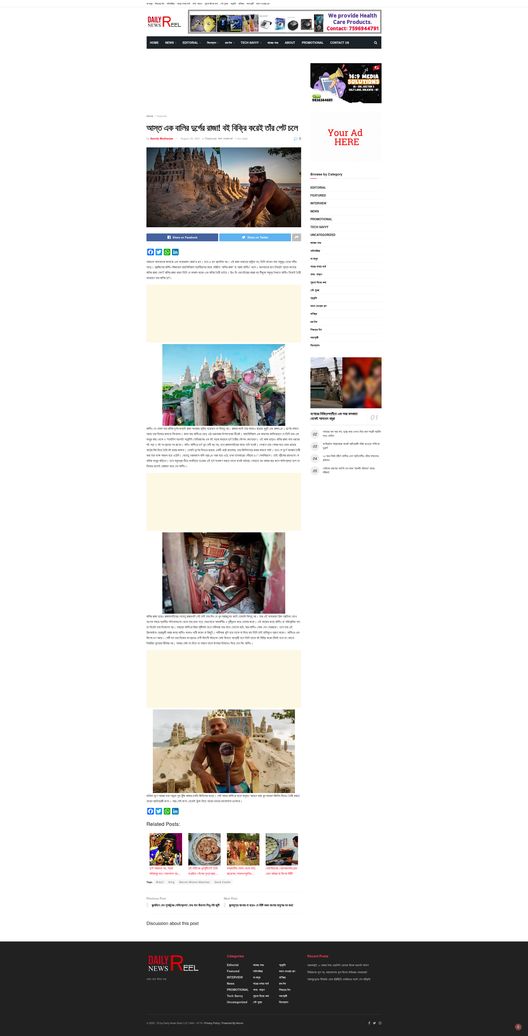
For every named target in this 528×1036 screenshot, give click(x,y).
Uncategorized (322, 235)
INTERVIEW (318, 203)
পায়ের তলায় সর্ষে (183, 3)
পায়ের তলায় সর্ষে (318, 266)
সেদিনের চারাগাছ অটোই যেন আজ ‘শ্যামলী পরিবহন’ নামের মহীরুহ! (349, 470)
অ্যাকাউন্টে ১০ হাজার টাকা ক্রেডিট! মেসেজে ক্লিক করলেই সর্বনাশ (338, 965)
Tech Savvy (250, 42)
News (169, 42)
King (171, 882)
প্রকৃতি (233, 3)
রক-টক (228, 42)
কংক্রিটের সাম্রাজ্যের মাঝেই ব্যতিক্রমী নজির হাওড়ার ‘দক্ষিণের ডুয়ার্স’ (351, 446)
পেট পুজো (224, 3)
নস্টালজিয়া (170, 3)
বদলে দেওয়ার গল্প (263, 3)
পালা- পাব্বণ (197, 3)
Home (154, 42)
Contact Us (339, 42)
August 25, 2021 (190, 138)
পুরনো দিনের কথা (211, 3)
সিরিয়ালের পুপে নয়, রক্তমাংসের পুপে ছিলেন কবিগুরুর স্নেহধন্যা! (337, 972)
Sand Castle (222, 882)
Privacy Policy (212, 1023)
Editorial (190, 42)
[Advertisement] (223, 85)
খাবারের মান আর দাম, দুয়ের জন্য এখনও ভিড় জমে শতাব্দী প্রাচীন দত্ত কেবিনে (352, 433)
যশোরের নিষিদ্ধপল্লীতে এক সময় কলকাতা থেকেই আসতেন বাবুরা (333, 416)
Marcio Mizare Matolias (194, 882)
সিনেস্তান (211, 42)
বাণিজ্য (241, 3)
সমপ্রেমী (250, 3)
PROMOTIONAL (313, 42)
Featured (162, 116)
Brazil (160, 882)
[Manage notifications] (518, 1027)
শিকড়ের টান (159, 3)
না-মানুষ (149, 3)
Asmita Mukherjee (161, 138)
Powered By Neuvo (232, 1023)
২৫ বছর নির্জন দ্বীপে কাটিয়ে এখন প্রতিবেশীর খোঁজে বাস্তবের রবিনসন (350, 458)
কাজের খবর (273, 42)
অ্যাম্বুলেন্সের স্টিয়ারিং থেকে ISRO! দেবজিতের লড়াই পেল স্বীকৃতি (338, 979)
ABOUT (290, 42)
